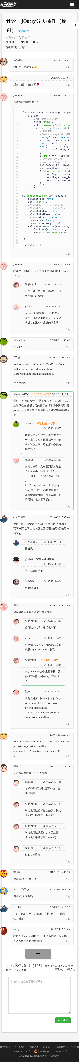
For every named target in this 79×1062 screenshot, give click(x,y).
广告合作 (47, 1046)
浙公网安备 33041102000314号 (52, 1051)
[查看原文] (23, 31)
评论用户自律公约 (65, 969)
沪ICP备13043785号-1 (22, 1051)
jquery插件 (5, 1046)
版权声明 (74, 1046)
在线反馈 (61, 1046)
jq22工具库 (20, 1046)
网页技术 (34, 1046)
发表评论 (63, 1020)
